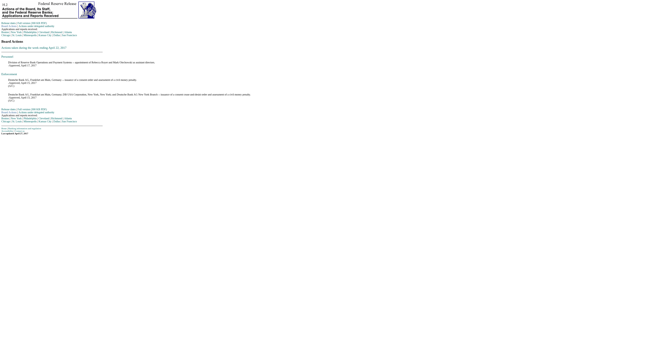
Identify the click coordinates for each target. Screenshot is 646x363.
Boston (5, 32)
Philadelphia (30, 32)
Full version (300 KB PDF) (32, 23)
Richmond (56, 32)
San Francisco (69, 35)
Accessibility (7, 131)
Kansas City (45, 35)
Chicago (5, 35)
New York (16, 32)
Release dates (8, 23)
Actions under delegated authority (36, 26)
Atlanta (68, 32)
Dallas (56, 35)
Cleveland (44, 32)
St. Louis (17, 35)
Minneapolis (30, 35)
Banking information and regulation (24, 128)
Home (4, 128)
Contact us (20, 131)
